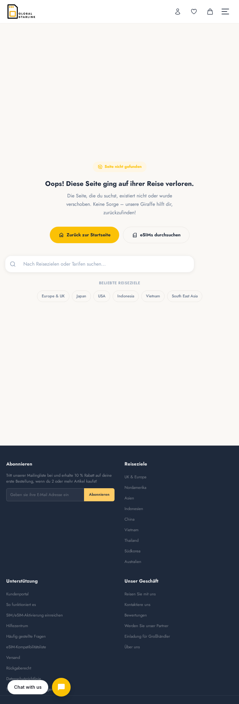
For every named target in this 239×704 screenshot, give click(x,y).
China (129, 519)
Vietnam (153, 296)
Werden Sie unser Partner (146, 626)
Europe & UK (53, 296)
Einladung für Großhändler (147, 636)
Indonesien (133, 509)
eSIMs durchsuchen (156, 235)
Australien (132, 562)
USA (101, 296)
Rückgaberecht (18, 668)
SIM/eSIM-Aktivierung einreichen (34, 615)
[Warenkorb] (210, 11)
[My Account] (178, 11)
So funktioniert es (21, 604)
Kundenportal (17, 594)
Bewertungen (135, 615)
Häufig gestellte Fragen (26, 636)
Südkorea (132, 551)
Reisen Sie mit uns (140, 594)
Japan (81, 296)
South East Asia (185, 296)
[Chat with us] (61, 687)
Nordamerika (135, 487)
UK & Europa (135, 477)
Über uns (132, 647)
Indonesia (125, 296)
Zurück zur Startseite (84, 235)
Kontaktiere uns (137, 604)
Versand (13, 657)
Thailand (131, 540)
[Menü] (225, 11)
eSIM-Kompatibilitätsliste (26, 647)
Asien (129, 498)
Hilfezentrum (17, 626)
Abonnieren (99, 494)
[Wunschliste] (194, 11)
